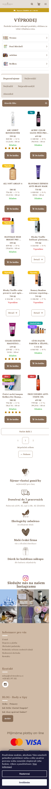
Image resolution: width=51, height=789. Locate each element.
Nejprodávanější (26, 86)
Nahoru (26, 454)
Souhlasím (24, 782)
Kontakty (6, 656)
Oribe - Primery (9, 704)
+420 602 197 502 (9, 678)
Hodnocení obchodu (11, 653)
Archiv (7, 718)
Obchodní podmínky (11, 646)
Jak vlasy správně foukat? (14, 712)
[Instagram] (5, 684)
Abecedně (8, 93)
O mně (5, 639)
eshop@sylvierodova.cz (12, 675)
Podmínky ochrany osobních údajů (17, 649)
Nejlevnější (30, 78)
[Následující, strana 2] (25, 440)
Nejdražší (8, 86)
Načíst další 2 (25, 431)
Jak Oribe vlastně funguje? (15, 708)
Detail (37, 259)
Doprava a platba (9, 642)
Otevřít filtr (10, 103)
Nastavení (24, 773)
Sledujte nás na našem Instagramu (26, 584)
